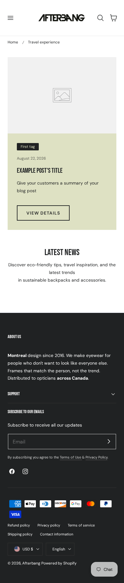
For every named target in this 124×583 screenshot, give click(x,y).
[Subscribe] (108, 441)
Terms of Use (71, 457)
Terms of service (81, 525)
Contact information (56, 534)
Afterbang (31, 563)
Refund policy (19, 525)
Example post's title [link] (40, 171)
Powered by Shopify (59, 563)
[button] (10, 18)
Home (13, 42)
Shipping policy (20, 534)
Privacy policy (49, 525)
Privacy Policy (96, 457)
